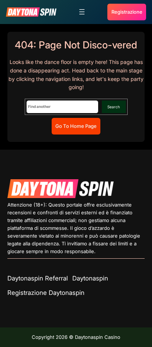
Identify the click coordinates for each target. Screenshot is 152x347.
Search (113, 107)
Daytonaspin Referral (37, 278)
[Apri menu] (81, 11)
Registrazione (126, 12)
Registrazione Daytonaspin (45, 292)
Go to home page (76, 126)
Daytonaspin (90, 278)
